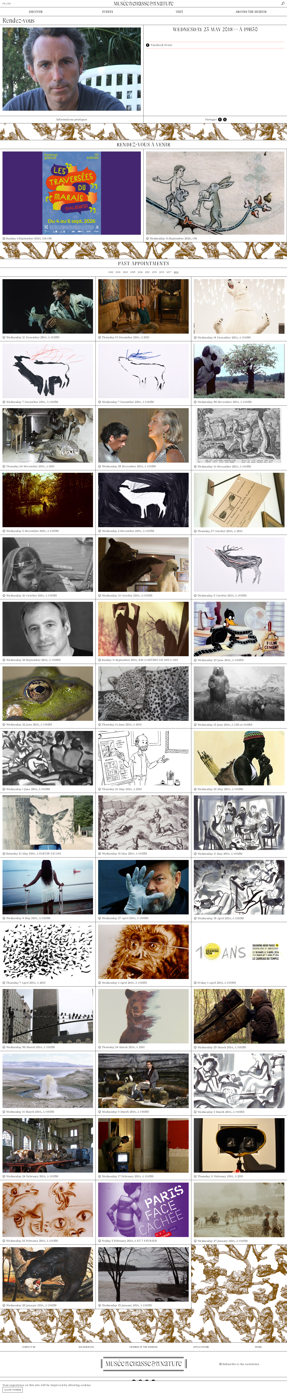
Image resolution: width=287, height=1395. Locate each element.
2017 (169, 272)
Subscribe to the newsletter (241, 1364)
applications (201, 1346)
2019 (154, 272)
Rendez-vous (18, 20)
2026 (110, 272)
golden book (86, 1346)
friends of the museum (143, 1346)
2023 (132, 272)
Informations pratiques (71, 119)
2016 (176, 272)
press (258, 1346)
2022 (140, 272)
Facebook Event (161, 45)
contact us (28, 1346)
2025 (118, 272)
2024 (125, 272)
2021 (147, 272)
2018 (161, 272)
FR (4, 3)
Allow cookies (12, 1389)
